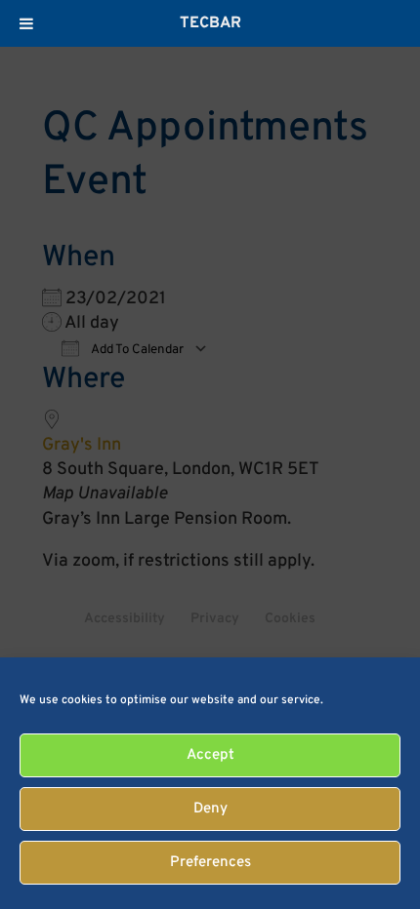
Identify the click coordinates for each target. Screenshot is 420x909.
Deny (210, 809)
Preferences (210, 862)
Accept (210, 755)
